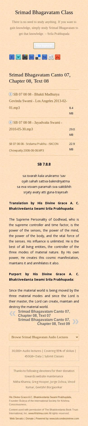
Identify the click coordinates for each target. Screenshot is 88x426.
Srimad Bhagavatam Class (44, 12)
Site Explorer (44, 45)
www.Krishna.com (38, 413)
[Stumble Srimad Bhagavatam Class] (57, 59)
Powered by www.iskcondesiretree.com (57, 418)
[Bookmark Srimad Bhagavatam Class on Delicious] (38, 59)
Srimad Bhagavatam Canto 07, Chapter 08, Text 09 (44, 322)
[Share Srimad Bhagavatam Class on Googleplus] (25, 59)
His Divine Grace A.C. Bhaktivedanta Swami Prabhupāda (40, 397)
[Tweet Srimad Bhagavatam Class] (18, 59)
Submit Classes (54, 356)
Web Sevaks (17, 418)
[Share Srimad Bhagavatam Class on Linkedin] (31, 59)
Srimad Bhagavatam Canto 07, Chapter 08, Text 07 (44, 314)
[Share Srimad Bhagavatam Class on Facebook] (12, 59)
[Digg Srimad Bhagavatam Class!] (44, 59)
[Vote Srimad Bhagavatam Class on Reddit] (51, 59)
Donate (30, 418)
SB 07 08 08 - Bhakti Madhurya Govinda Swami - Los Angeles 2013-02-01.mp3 (38, 101)
